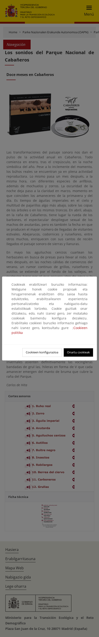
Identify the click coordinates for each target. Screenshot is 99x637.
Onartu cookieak (78, 352)
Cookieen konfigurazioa (42, 352)
